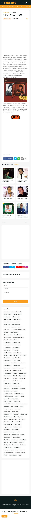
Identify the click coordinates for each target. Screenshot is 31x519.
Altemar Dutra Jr (17, 319)
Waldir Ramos (17, 447)
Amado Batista (7, 322)
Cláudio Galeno (17, 352)
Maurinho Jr (24, 404)
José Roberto (15, 388)
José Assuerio (7, 383)
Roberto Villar (15, 434)
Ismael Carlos (7, 378)
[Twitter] (15, 158)
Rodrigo (22, 434)
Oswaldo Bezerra (18, 416)
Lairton (15, 391)
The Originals (7, 445)
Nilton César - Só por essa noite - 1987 (22, 181)
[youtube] (19, 267)
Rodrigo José (7, 437)
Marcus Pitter (17, 401)
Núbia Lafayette (7, 414)
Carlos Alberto (16, 342)
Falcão (14, 368)
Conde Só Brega (8, 355)
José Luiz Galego (8, 386)
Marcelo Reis (7, 399)
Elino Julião (6, 363)
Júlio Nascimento (8, 391)
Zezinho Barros (12, 455)
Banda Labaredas (14, 332)
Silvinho (6, 442)
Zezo (20, 455)
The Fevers (21, 442)
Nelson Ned (17, 409)
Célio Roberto (7, 350)
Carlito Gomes (7, 342)
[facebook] (6, 267)
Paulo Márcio (22, 419)
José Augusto (16, 383)
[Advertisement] (15, 37)
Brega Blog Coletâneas (18, 337)
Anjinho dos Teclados (17, 327)
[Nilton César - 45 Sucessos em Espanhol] (8, 208)
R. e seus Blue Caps (16, 422)
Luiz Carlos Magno (8, 396)
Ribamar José (7, 429)
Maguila (22, 396)
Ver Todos (16, 164)
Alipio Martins (7, 317)
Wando (5, 455)
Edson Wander (16, 360)
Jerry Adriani (22, 378)
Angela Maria (7, 324)
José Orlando (17, 386)
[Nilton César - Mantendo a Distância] (22, 208)
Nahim (21, 406)
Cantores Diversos (14, 340)
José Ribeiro (6, 388)
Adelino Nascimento (16, 311)
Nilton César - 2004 (22, 198)
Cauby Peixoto (16, 347)
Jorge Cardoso (7, 381)
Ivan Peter (14, 378)
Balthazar (6, 332)
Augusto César (7, 329)
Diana (24, 355)
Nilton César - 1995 (7, 198)
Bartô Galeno (17, 335)
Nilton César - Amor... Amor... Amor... (8, 181)
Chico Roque (15, 350)
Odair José (15, 414)
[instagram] (25, 267)
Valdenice (22, 445)
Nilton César (13, 12)
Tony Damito (15, 445)
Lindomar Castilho (19, 393)
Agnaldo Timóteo (17, 314)
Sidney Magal (23, 440)
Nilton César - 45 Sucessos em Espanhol (7, 216)
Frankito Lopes (7, 373)
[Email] (22, 158)
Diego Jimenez (7, 358)
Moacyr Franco (14, 406)
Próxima (27, 222)
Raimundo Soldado (8, 424)
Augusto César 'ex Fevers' (19, 329)
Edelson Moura (7, 360)
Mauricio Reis (7, 404)
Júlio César (22, 388)
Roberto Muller (15, 432)
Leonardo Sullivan (8, 393)
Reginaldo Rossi (7, 427)
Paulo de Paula (12, 419)
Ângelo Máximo (16, 324)
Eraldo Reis (14, 363)
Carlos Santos (7, 347)
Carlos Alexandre (8, 345)
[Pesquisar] (29, 2)
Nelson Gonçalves (8, 409)
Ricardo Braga (15, 429)
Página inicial (6, 12)
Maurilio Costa (15, 404)
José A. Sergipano (17, 381)
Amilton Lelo (16, 322)
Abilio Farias (7, 311)
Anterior (4, 222)
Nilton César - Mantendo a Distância (22, 216)
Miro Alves (6, 406)
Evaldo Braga (22, 363)
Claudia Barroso (7, 352)
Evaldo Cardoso (7, 365)
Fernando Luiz (7, 370)
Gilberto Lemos (7, 375)
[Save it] (27, 19)
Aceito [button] (4, 516)
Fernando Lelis (21, 368)
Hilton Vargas (22, 375)
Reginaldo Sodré (17, 427)
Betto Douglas (7, 337)
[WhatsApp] (18, 158)
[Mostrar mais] (25, 158)
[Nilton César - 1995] (8, 191)
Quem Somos (12, 6)
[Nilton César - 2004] (22, 191)
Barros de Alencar (8, 335)
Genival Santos (22, 373)
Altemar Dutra (7, 319)
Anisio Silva (6, 327)
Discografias (20, 6)
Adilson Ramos (7, 314)
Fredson (15, 373)
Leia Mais (16, 513)
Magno (16, 396)
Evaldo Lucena (7, 368)
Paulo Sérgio (7, 422)
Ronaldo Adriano (16, 437)
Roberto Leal (7, 432)
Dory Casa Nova (16, 358)
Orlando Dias (24, 414)
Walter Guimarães (20, 450)
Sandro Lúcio (15, 440)
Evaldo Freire (16, 365)
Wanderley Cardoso (20, 452)
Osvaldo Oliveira (8, 416)
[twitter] (12, 267)
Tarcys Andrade (13, 442)
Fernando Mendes (17, 370)
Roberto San (7, 434)
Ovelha (5, 419)
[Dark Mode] (22, 2)
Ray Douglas (18, 424)
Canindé (6, 340)
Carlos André (17, 345)
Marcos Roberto (7, 401)
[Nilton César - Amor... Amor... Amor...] (8, 173)
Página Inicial (5, 6)
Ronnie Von (6, 440)
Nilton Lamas (15, 411)
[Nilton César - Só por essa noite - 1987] (22, 173)
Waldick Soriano (8, 447)
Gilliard (15, 375)
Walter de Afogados (8, 450)
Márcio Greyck (15, 399)
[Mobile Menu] (2, 2)
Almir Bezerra (16, 317)
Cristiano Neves (17, 355)
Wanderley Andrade (8, 452)
